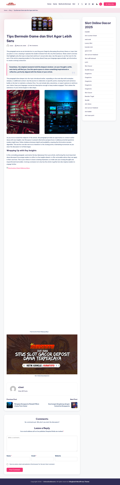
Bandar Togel (89, 96)
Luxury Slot (88, 43)
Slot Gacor (88, 66)
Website (58, 456)
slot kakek (88, 111)
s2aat (21, 387)
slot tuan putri (89, 115)
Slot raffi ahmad (90, 58)
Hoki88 (87, 32)
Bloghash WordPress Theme (79, 482)
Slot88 (87, 100)
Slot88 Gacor (89, 70)
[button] (110, 4)
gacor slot (88, 51)
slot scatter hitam (91, 36)
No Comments (34, 45)
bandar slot (89, 47)
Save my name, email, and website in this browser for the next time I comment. (32, 464)
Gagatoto (88, 73)
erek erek (88, 39)
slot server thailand (91, 54)
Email (33, 456)
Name (9, 456)
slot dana (88, 104)
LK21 (86, 62)
